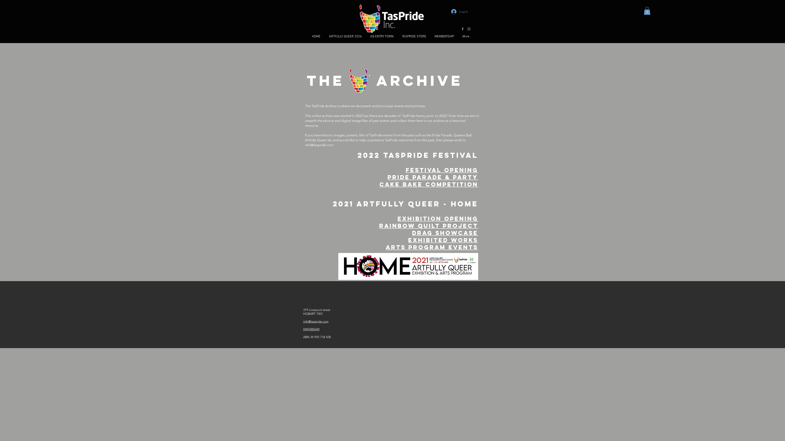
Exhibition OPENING (438, 218)
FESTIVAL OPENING (442, 170)
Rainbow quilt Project (428, 225)
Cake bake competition (428, 184)
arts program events (432, 247)
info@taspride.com (319, 145)
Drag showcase (445, 233)
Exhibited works (443, 240)
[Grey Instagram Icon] (469, 29)
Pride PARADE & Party (433, 177)
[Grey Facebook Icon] (463, 29)
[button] (647, 11)
